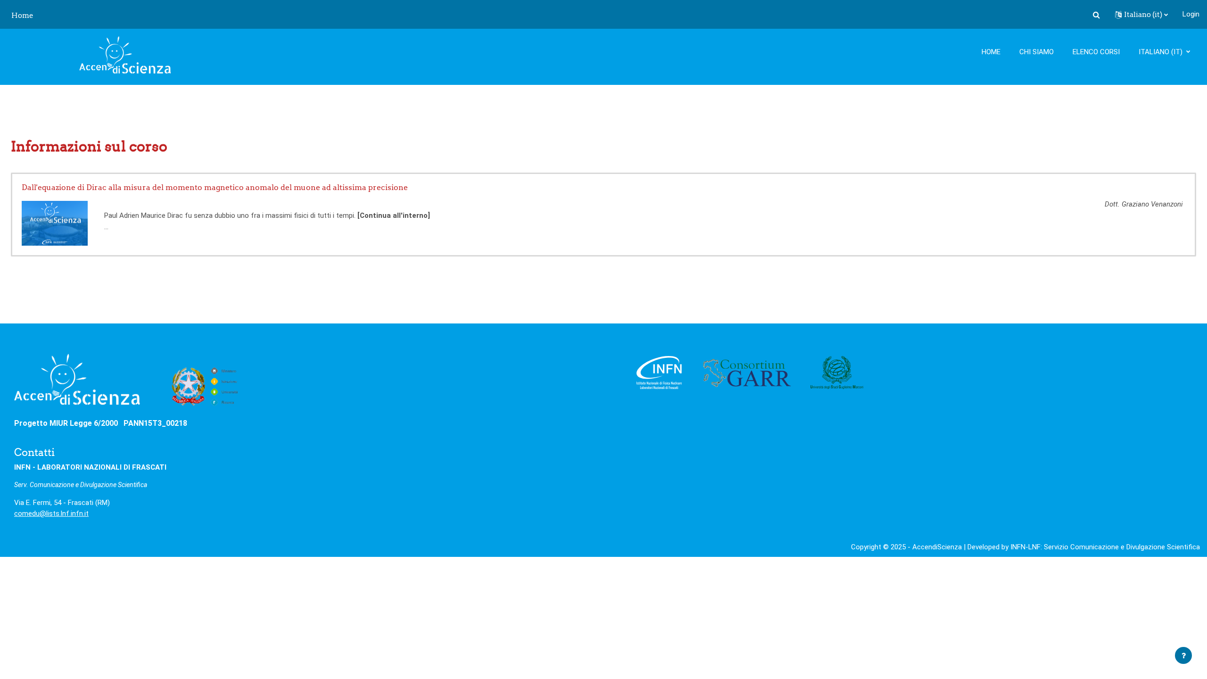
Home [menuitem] (22, 15)
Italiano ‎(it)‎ (1161, 52)
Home (991, 52)
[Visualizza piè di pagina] (1183, 655)
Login (1190, 14)
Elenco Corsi (1096, 52)
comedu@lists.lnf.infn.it (51, 513)
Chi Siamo (1036, 52)
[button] (1096, 14)
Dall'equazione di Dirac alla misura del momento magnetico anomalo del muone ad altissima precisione (215, 187)
